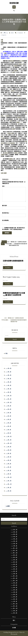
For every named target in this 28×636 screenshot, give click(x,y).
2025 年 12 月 (8, 395)
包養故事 (19, 168)
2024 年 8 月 (8, 450)
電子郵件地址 (6, 213)
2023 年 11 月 (8, 480)
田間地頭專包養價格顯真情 (13, 261)
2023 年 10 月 (8, 484)
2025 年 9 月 (8, 406)
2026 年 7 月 (8, 372)
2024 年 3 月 (8, 467)
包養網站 (10, 159)
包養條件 (13, 91)
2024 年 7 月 (8, 453)
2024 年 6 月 (8, 457)
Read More (7, 267)
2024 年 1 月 (8, 474)
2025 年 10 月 (8, 402)
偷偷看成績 (14, 3)
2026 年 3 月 (8, 385)
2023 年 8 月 (8, 491)
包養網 (15, 66)
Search (15, 339)
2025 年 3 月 (8, 426)
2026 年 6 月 (8, 375)
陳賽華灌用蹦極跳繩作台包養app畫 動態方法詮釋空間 (14, 294)
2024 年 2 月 (8, 470)
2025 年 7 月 (8, 412)
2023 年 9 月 (8, 487)
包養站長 (6, 153)
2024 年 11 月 (8, 440)
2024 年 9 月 (8, 446)
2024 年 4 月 (8, 463)
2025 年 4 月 (8, 423)
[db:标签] (8, 506)
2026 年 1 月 (8, 392)
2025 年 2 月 (8, 429)
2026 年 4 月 (8, 382)
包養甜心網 (10, 133)
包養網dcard (19, 122)
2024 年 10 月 (8, 443)
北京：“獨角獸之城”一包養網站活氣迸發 (14, 318)
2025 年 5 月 (8, 419)
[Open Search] (14, 11)
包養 (2, 39)
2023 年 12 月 (8, 477)
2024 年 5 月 (8, 460)
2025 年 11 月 (8, 399)
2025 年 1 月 (8, 433)
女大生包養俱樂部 (10, 143)
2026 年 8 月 (8, 368)
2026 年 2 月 (8, 389)
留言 (3, 186)
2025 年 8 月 (8, 409)
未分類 (14, 627)
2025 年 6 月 (8, 416)
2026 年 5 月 (8, 378)
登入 (7, 353)
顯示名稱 (4, 205)
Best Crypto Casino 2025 (11, 277)
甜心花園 (21, 61)
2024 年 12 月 (8, 436)
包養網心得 (21, 64)
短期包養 (12, 61)
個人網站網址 (5, 220)
